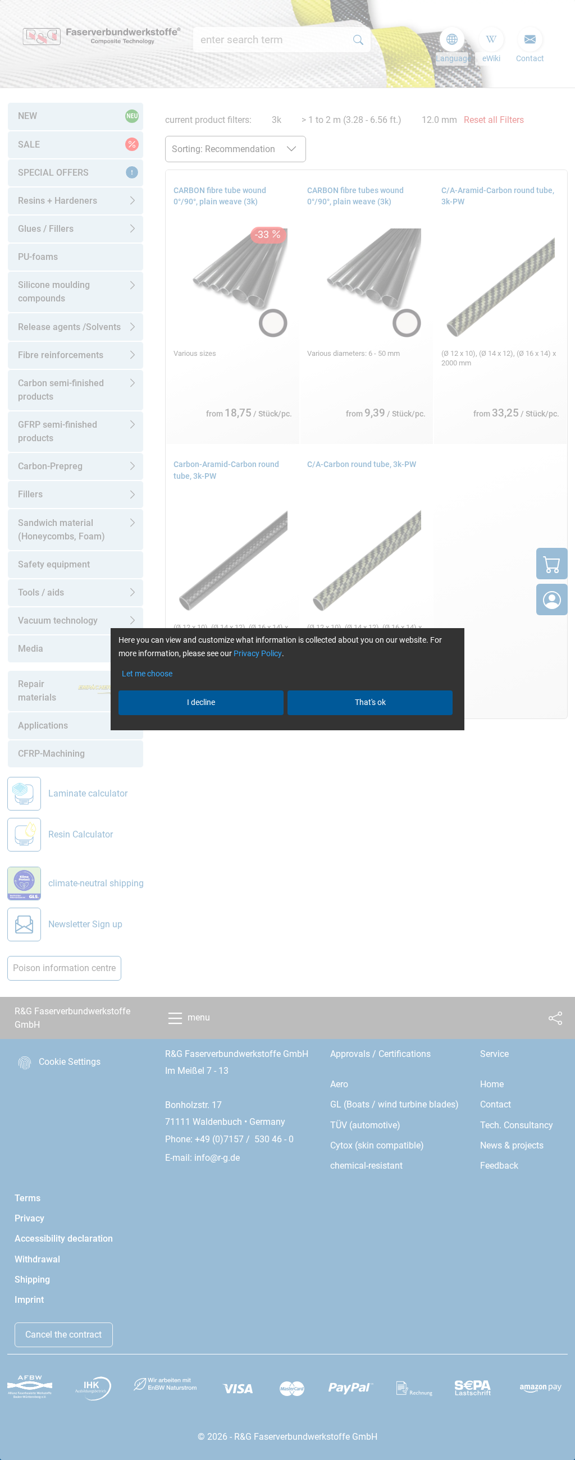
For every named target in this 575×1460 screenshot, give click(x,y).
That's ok (370, 702)
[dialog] (287, 730)
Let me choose (147, 673)
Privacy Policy (258, 653)
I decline (201, 702)
